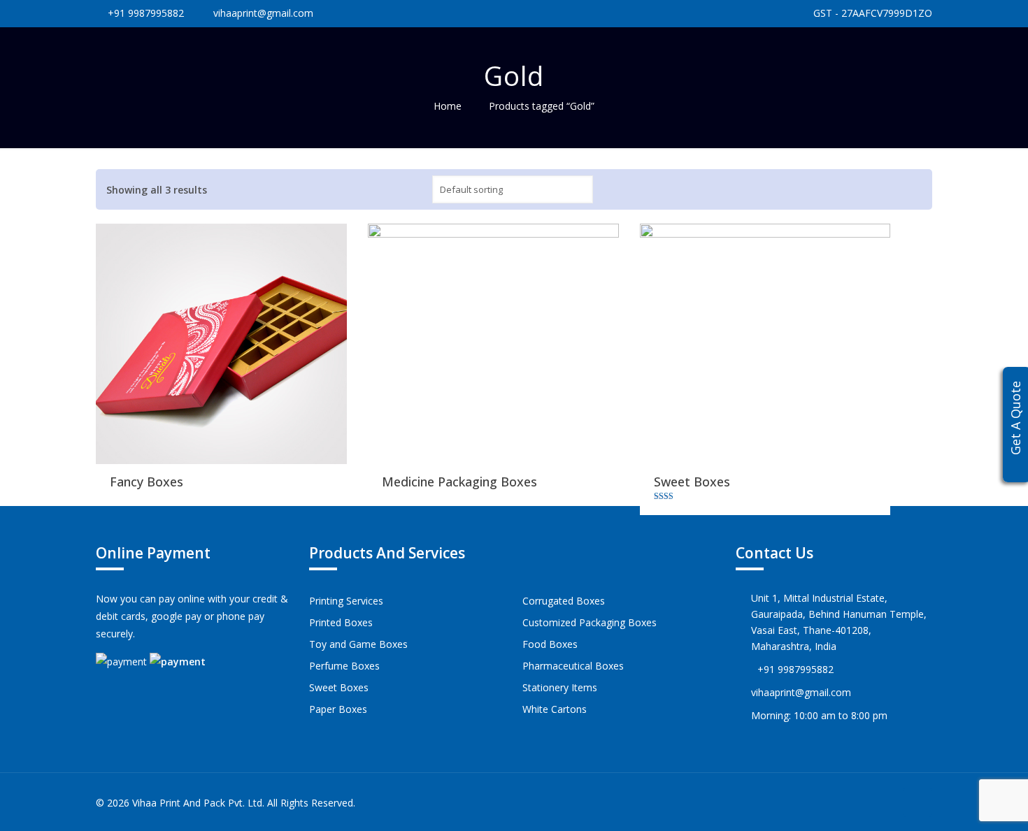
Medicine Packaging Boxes (459, 481)
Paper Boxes (338, 709)
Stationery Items (559, 687)
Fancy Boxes (146, 481)
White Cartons (554, 709)
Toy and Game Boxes (358, 644)
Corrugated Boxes (563, 600)
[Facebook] (862, 802)
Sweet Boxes (692, 481)
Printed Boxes (341, 622)
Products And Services (387, 553)
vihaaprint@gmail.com (263, 13)
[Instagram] (881, 802)
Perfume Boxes (344, 665)
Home (448, 106)
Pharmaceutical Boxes (573, 665)
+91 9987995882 (146, 13)
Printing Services (346, 600)
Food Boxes (550, 644)
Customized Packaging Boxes (589, 622)
